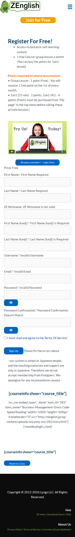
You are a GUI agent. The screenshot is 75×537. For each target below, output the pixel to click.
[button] (38, 20)
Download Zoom (56, 514)
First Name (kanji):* (17, 223)
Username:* (12, 255)
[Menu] (70, 6)
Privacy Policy (14, 529)
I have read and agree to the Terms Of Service (37, 338)
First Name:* (12, 174)
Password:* (11, 287)
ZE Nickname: (13, 207)
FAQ (68, 514)
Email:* (8, 271)
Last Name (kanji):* (17, 239)
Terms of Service (32, 529)
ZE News (41, 514)
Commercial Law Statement (57, 529)
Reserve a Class (17, 463)
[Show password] (11, 302)
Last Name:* (12, 190)
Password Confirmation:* (20, 310)
